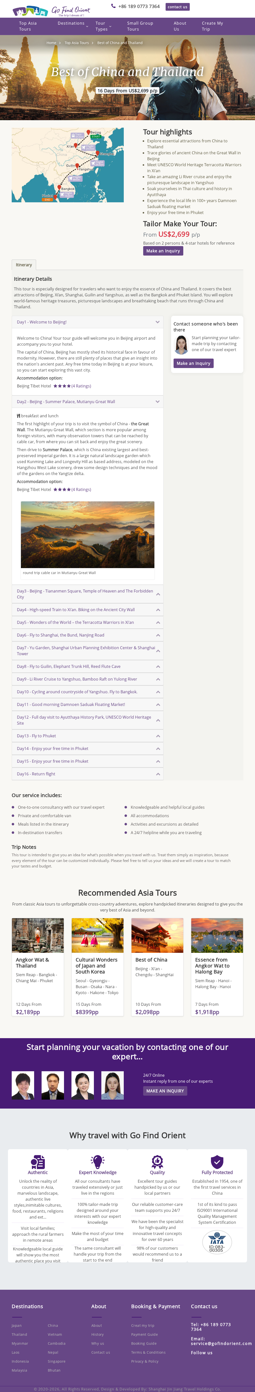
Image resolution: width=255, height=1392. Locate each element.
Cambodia (56, 1343)
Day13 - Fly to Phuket (36, 736)
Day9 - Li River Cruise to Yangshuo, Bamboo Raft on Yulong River (77, 679)
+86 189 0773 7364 (139, 6)
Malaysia (19, 1370)
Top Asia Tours (28, 26)
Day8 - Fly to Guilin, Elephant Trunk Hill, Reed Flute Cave (69, 666)
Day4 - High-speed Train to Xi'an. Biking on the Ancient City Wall (76, 609)
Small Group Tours (140, 26)
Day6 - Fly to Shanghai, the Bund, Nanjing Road (60, 635)
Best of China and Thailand (120, 42)
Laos (16, 1352)
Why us (97, 1343)
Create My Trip (212, 26)
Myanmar (20, 1343)
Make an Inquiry (163, 251)
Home (51, 42)
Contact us (100, 1352)
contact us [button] (178, 6)
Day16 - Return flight (36, 774)
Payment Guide (144, 1334)
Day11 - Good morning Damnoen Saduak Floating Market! (71, 704)
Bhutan (54, 1370)
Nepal (53, 1352)
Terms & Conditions (148, 1352)
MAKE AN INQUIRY (165, 1091)
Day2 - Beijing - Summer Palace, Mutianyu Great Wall (66, 401)
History (97, 1334)
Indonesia (20, 1361)
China (53, 1325)
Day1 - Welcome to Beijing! (41, 322)
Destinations (71, 23)
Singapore (57, 1361)
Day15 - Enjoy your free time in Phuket (52, 761)
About (96, 1325)
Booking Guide (144, 1343)
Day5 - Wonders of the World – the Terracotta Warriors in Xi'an (75, 622)
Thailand (19, 1334)
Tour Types (102, 26)
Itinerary (24, 265)
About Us (180, 26)
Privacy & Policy (144, 1361)
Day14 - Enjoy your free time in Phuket (52, 748)
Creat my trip (142, 1325)
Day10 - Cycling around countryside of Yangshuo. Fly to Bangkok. (77, 692)
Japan (17, 1325)
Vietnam (55, 1334)
